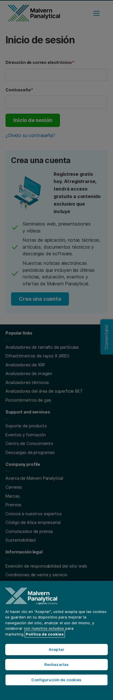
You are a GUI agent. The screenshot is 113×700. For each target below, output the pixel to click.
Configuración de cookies (56, 679)
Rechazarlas (56, 664)
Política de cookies (45, 634)
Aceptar (56, 649)
